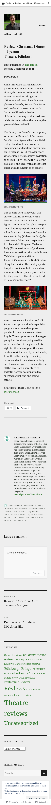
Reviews (14, 688)
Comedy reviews (24, 659)
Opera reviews (27, 677)
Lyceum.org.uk (11, 391)
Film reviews (38, 673)
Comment (37, 573)
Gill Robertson (20, 514)
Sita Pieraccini (20, 520)
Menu (42, 25)
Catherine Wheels (12, 511)
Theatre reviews (36, 508)
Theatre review (22, 695)
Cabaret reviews (13, 655)
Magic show (11, 677)
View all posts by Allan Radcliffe (28, 494)
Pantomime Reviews (17, 682)
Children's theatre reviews (16, 508)
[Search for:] (22, 773)
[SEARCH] (44, 773)
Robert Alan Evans (27, 517)
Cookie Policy (18, 793)
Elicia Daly (26, 511)
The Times (31, 64)
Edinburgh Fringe (17, 669)
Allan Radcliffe (13, 34)
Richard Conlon (11, 517)
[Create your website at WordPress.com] (25, 3)
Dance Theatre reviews (27, 663)
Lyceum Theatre (35, 514)
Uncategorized (21, 723)
